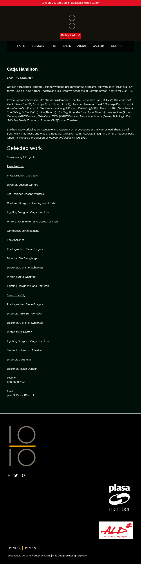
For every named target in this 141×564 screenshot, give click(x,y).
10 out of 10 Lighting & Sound (70, 25)
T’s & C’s (30, 548)
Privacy (14, 548)
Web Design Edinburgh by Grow (69, 555)
